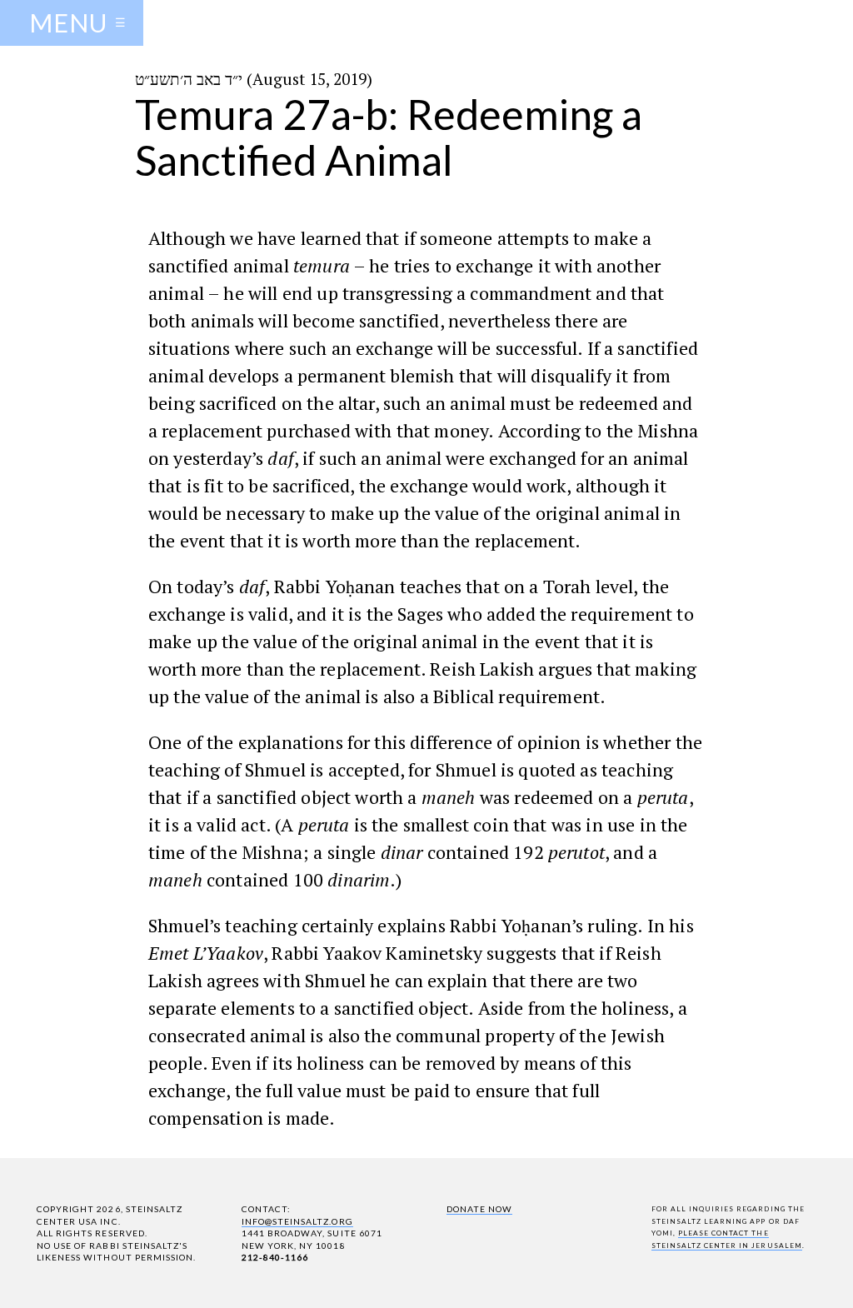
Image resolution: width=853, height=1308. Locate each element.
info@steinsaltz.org (297, 1221)
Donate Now (479, 1209)
